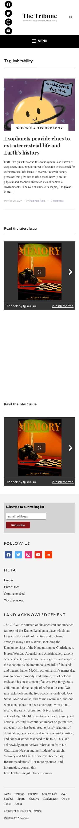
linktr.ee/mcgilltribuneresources (31, 773)
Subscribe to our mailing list (25, 507)
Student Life (49, 794)
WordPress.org (14, 600)
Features (33, 794)
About (18, 804)
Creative (34, 798)
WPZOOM (23, 817)
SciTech (8, 798)
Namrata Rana (37, 200)
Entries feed (12, 586)
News (7, 794)
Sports (21, 798)
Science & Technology (39, 128)
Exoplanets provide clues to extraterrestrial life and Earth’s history (37, 145)
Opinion (19, 794)
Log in (8, 580)
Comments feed (14, 593)
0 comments (57, 200)
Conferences (50, 798)
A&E (64, 794)
